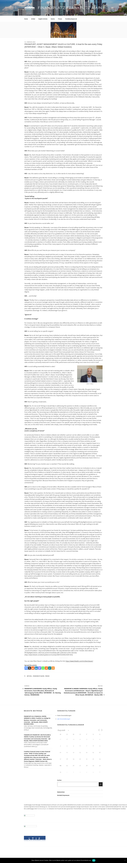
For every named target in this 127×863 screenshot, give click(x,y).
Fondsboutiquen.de (71, 19)
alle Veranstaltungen (63, 719)
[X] (29, 668)
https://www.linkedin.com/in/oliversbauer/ (79, 661)
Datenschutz (61, 792)
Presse (60, 19)
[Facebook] (26, 668)
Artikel (33, 19)
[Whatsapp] (42, 668)
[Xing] (49, 668)
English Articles (42, 19)
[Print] (46, 668)
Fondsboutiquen (38, 676)
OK (94, 860)
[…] (27, 730)
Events (53, 19)
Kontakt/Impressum (63, 795)
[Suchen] (101, 784)
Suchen (59, 780)
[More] (53, 668)
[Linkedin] (36, 668)
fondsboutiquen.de (43, 809)
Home (26, 19)
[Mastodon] (39, 668)
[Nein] (125, 860)
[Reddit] (32, 668)
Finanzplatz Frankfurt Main (70, 8)
